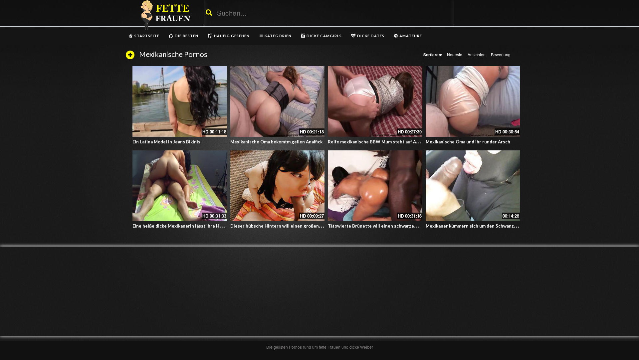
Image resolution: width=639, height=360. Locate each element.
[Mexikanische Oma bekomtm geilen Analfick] (277, 101)
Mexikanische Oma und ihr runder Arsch (468, 141)
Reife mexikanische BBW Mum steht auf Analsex (379, 141)
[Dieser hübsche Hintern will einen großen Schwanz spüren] (277, 185)
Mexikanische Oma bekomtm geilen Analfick (276, 141)
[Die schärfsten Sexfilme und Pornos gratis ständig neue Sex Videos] (164, 15)
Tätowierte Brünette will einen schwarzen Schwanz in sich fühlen (396, 226)
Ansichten (477, 54)
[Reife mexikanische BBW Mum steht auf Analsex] (375, 101)
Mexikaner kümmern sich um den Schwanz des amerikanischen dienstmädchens (509, 226)
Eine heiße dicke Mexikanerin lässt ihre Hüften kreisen (190, 226)
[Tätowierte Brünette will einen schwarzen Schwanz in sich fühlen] (375, 185)
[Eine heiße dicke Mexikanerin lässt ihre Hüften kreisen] (179, 185)
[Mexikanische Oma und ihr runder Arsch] (473, 101)
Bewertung (501, 54)
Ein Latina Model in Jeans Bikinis (166, 141)
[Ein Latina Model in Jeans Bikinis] (179, 101)
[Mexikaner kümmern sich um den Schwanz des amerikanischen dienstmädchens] (473, 185)
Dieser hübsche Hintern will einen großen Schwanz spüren (292, 226)
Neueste (454, 54)
